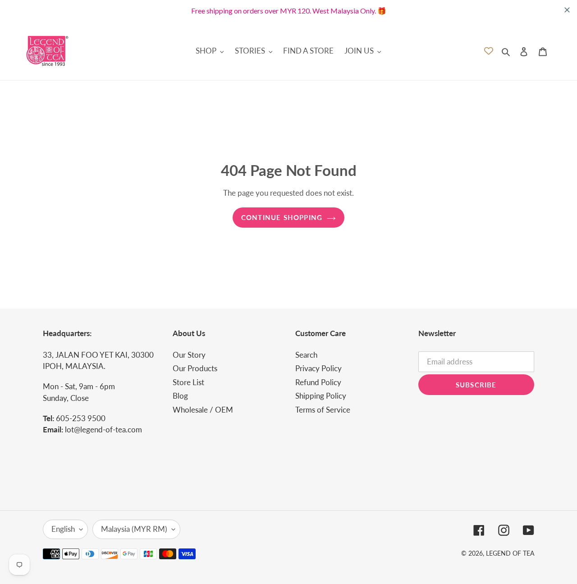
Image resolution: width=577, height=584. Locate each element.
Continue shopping (281, 217)
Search (306, 354)
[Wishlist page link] (488, 50)
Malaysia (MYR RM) (134, 529)
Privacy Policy (318, 368)
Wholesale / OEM (203, 409)
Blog (180, 395)
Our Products (195, 368)
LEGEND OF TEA (510, 553)
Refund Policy (318, 382)
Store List (188, 382)
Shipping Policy (320, 395)
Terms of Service (322, 409)
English (63, 529)
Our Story (189, 354)
